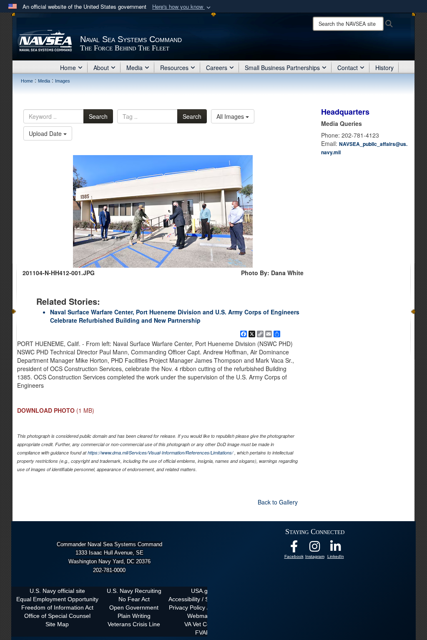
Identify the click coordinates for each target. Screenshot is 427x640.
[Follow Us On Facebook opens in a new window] (294, 548)
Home (68, 67)
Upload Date (46, 133)
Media (134, 67)
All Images (231, 116)
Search (98, 116)
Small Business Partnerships (282, 67)
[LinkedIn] (335, 548)
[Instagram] (314, 548)
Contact (347, 67)
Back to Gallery (278, 502)
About (101, 67)
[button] (182, 7)
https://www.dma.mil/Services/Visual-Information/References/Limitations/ (160, 452)
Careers (216, 67)
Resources (174, 67)
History (384, 67)
